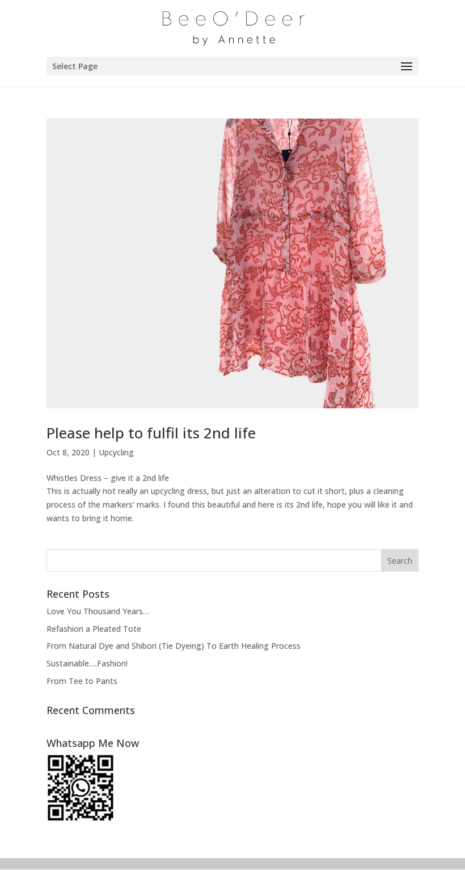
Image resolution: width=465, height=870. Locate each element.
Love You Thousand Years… (97, 611)
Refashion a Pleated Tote (93, 628)
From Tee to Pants (81, 680)
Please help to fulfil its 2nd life (151, 433)
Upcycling (116, 452)
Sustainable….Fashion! (87, 663)
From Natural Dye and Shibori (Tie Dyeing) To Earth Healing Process (173, 645)
